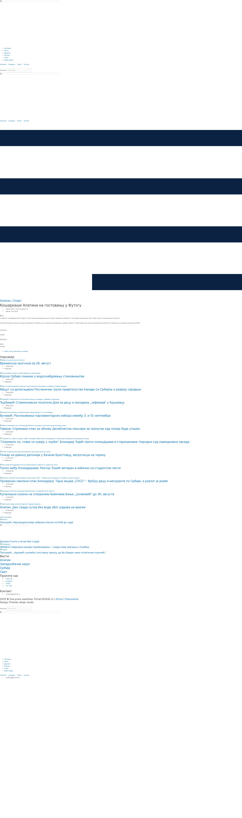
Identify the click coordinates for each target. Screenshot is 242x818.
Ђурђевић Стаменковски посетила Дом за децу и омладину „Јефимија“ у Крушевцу (62, 402)
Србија (5, 568)
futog (11, 351)
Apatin (6, 351)
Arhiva (59, 599)
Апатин (5, 300)
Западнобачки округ (15, 564)
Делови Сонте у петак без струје (19, 541)
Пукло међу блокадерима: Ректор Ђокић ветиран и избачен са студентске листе (60, 468)
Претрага (3, 70)
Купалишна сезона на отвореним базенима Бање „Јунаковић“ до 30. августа (57, 494)
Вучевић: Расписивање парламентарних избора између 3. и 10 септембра (55, 415)
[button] (121, 67)
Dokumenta (71, 599)
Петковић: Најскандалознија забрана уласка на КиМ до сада (36, 522)
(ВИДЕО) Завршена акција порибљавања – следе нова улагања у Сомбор (44, 547)
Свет (3, 572)
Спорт (17, 300)
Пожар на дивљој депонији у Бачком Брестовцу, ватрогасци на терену (53, 455)
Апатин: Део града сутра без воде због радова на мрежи (42, 507)
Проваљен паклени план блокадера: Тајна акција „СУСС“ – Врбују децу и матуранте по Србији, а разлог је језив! (84, 481)
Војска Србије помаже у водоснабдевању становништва (42, 376)
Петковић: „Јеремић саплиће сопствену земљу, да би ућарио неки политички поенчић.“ (53, 552)
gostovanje (17, 351)
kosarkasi (25, 351)
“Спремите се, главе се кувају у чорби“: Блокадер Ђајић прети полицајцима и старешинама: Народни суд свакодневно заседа (94, 442)
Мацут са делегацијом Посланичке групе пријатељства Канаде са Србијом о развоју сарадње (70, 389)
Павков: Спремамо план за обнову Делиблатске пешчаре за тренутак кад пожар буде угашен (70, 428)
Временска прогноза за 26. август (25, 363)
